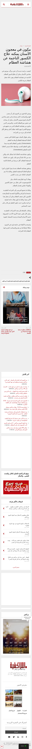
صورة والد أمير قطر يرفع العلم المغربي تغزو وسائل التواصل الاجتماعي (18, 319)
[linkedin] (18, 737)
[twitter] (14, 737)
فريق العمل (12, 710)
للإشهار (19, 710)
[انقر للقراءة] (16, 299)
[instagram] (22, 737)
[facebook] (26, 737)
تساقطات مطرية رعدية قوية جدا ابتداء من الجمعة (24, 331)
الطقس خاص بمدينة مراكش (16, 649)
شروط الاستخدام (22, 713)
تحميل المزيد (16, 567)
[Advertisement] (16, 26)
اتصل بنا (25, 710)
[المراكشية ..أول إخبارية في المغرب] (16, 6)
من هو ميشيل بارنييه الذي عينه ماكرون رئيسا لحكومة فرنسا (7, 331)
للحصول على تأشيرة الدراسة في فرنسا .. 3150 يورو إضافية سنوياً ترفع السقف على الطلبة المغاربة (15, 402)
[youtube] (9, 737)
